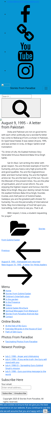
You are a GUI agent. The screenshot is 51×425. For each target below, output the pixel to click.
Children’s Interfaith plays (17, 296)
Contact (9, 316)
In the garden (11, 299)
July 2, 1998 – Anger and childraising (22, 356)
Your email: (6, 384)
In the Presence (12, 302)
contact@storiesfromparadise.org (23, 1)
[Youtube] (25, 51)
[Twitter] (25, 33)
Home (8, 290)
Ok (45, 411)
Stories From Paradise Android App (21, 313)
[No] (49, 411)
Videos (8, 305)
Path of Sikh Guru (13, 331)
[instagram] (25, 70)
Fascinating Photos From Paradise (21, 341)
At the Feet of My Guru (16, 325)
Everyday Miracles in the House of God (23, 328)
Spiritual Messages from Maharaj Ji (21, 310)
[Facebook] (25, 14)
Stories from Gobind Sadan (18, 293)
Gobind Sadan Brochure (16, 308)
